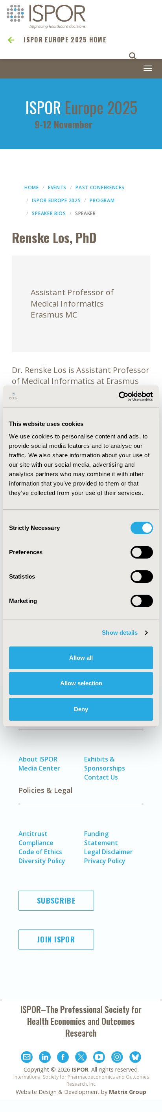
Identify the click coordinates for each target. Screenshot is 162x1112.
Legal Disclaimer (108, 851)
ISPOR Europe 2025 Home (65, 39)
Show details (120, 632)
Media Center (39, 768)
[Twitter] (81, 1058)
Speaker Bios (49, 213)
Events (57, 187)
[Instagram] (117, 1058)
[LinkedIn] (45, 1058)
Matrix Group (127, 1092)
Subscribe (56, 900)
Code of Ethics (40, 851)
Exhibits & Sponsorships (104, 763)
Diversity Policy (41, 860)
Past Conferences (99, 187)
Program (102, 200)
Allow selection (81, 683)
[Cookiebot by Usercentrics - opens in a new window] (118, 396)
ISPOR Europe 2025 (56, 200)
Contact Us (101, 777)
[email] (27, 1058)
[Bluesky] (135, 1058)
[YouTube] (99, 1058)
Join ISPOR (56, 939)
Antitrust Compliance (35, 838)
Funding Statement (101, 838)
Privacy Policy (104, 860)
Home (31, 187)
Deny (81, 709)
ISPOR (80, 1069)
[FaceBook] (63, 1058)
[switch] (142, 552)
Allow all (81, 657)
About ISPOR (37, 759)
